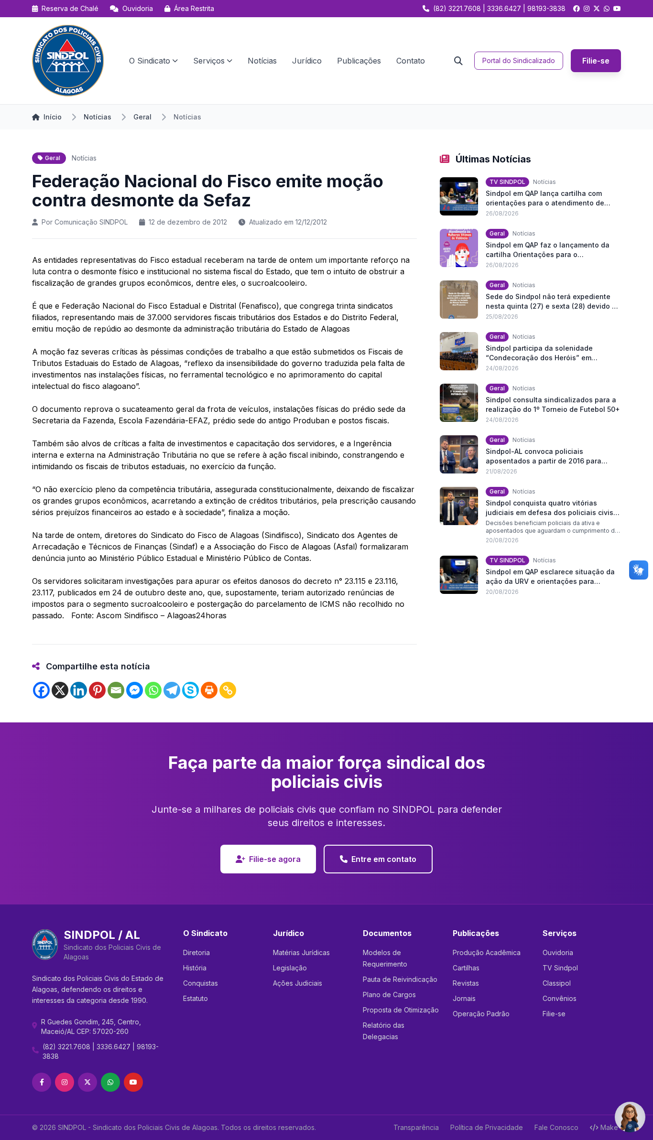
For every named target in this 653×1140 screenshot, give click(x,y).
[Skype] (190, 690)
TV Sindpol (560, 968)
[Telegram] (171, 690)
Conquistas (200, 983)
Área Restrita (193, 8)
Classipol (557, 983)
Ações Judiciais (297, 983)
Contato (410, 60)
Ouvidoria (136, 8)
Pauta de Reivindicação (400, 979)
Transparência (416, 1127)
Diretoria (196, 952)
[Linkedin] (78, 690)
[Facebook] (41, 690)
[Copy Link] (227, 690)
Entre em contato (383, 859)
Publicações (359, 60)
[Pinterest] (97, 690)
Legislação (290, 968)
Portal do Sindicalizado (518, 60)
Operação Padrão (481, 1014)
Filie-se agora (275, 859)
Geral (142, 117)
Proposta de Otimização (401, 1010)
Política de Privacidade (486, 1127)
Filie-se (595, 60)
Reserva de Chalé (69, 8)
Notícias (262, 60)
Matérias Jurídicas (301, 952)
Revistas (466, 983)
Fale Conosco (556, 1127)
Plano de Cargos (389, 994)
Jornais (464, 998)
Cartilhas (466, 968)
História (195, 968)
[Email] (116, 690)
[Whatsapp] (153, 690)
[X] (60, 690)
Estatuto (195, 998)
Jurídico (307, 60)
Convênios (560, 998)
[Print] (209, 690)
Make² (610, 1127)
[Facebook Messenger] (134, 690)
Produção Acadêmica (487, 952)
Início (53, 117)
